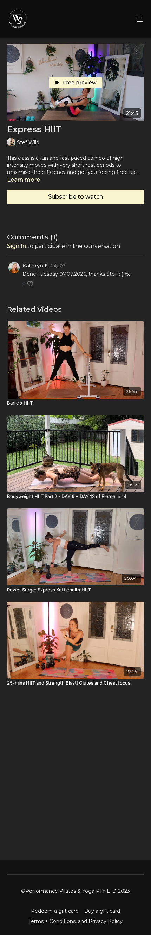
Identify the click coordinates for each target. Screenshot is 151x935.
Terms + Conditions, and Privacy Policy (75, 921)
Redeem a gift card (55, 911)
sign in (16, 246)
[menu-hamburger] (140, 19)
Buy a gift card (102, 911)
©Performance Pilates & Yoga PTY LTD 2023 (75, 890)
